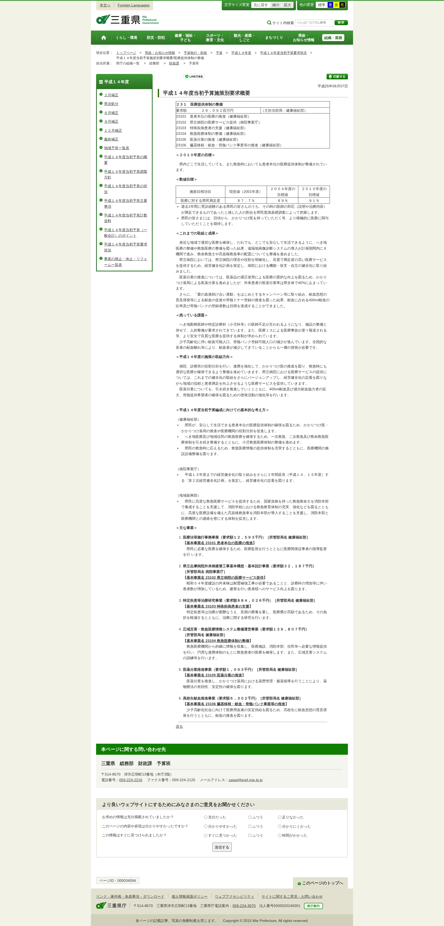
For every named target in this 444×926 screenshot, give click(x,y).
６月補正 (111, 113)
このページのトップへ (322, 883)
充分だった (217, 817)
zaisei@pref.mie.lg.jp (246, 780)
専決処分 (111, 104)
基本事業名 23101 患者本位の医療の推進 (220, 543)
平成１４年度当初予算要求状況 (283, 53)
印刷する (337, 76)
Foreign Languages (134, 5)
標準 (321, 5)
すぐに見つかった (222, 835)
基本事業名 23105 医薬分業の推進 (214, 675)
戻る (179, 726)
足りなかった (293, 817)
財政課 (174, 63)
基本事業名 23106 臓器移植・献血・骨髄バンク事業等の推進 (236, 704)
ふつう (257, 817)
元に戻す (261, 5)
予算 (219, 53)
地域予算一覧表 (116, 148)
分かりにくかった (296, 826)
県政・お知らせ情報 (160, 53)
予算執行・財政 (195, 53)
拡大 (287, 5)
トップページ (126, 53)
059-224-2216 (130, 780)
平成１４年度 (241, 53)
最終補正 (111, 139)
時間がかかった (294, 835)
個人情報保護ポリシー (190, 896)
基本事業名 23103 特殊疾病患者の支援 (218, 606)
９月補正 (111, 121)
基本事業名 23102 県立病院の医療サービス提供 (225, 577)
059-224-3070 (244, 906)
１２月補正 (113, 130)
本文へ (105, 5)
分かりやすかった (222, 826)
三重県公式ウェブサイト (127, 19)
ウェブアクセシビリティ (234, 896)
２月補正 (111, 95)
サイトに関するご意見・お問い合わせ (292, 896)
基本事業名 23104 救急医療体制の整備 (218, 641)
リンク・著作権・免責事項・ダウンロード (130, 896)
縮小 (276, 5)
